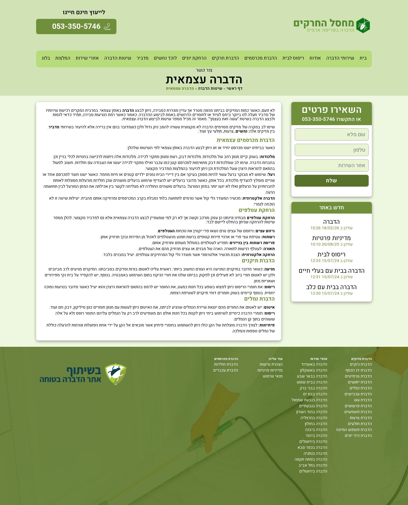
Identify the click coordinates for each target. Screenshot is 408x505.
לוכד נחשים (165, 58)
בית (363, 58)
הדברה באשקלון (313, 370)
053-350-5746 (76, 26)
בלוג (46, 58)
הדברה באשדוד (314, 364)
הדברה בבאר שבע (312, 376)
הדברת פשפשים (358, 412)
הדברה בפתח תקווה (311, 459)
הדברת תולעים (360, 424)
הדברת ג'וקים (361, 364)
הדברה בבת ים (315, 394)
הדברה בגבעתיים (313, 406)
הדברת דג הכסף (358, 370)
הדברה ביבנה (316, 430)
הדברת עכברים (225, 370)
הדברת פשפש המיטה (354, 430)
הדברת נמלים (361, 388)
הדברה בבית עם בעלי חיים (332, 270)
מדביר (143, 58)
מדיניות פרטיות (331, 238)
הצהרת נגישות (271, 364)
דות (263, 157)
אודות (315, 58)
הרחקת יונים (194, 58)
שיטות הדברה (117, 58)
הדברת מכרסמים (260, 58)
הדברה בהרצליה (313, 418)
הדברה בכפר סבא (312, 447)
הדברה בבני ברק (313, 388)
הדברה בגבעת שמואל (309, 400)
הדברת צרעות (361, 418)
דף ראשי (234, 88)
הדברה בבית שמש (312, 382)
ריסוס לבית (293, 58)
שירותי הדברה (340, 58)
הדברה (331, 221)
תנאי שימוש (273, 376)
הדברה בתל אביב (313, 465)
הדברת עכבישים (358, 394)
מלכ (271, 157)
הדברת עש (363, 400)
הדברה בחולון (316, 424)
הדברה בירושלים (313, 442)
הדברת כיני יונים (358, 436)
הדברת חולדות (226, 364)
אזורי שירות (87, 58)
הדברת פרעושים (358, 406)
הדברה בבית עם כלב (331, 287)
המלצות (62, 58)
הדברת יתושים (360, 382)
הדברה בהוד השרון (311, 412)
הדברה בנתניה (315, 453)
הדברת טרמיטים (358, 376)
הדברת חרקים (225, 58)
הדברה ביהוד (316, 436)
